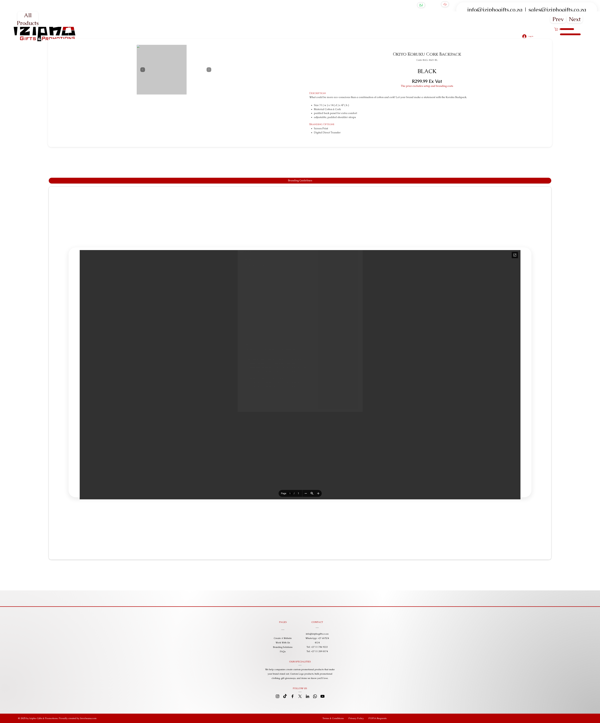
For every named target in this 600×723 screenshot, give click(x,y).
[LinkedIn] (307, 696)
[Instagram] (277, 696)
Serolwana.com (88, 718)
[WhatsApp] (421, 5)
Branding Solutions (282, 647)
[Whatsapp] (315, 696)
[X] (300, 696)
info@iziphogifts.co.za (494, 9)
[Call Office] (445, 4)
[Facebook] (292, 696)
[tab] (300, 181)
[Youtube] (322, 696)
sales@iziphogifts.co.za (557, 9)
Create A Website (283, 638)
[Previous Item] (142, 69)
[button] (377, 718)
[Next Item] (209, 69)
